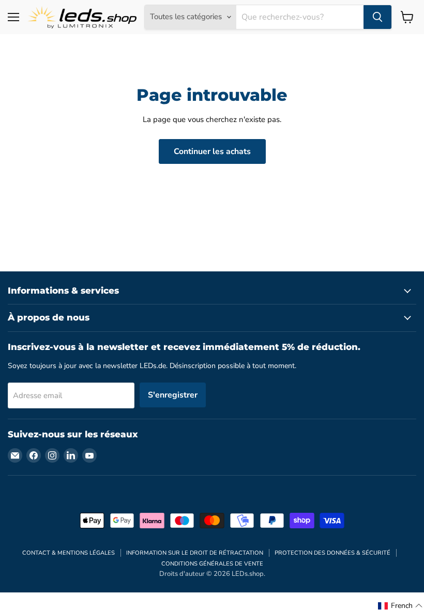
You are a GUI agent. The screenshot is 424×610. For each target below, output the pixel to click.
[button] (400, 606)
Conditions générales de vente (212, 564)
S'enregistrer (173, 395)
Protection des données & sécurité (332, 553)
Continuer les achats (212, 151)
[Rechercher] (377, 17)
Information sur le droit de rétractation (194, 553)
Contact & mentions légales (68, 553)
